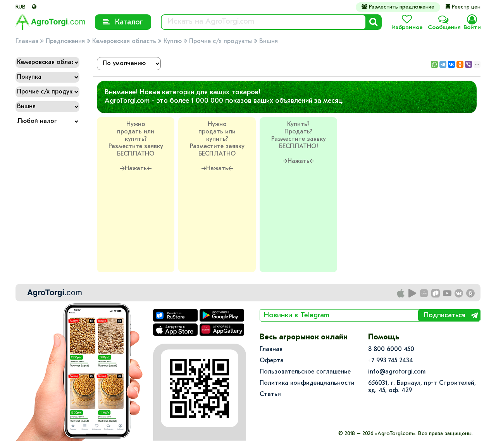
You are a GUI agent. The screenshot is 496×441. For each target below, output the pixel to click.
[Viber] (468, 64)
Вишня (268, 41)
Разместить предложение (398, 7)
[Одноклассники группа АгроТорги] (470, 293)
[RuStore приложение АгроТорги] (436, 293)
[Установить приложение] (412, 293)
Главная (27, 41)
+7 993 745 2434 (390, 361)
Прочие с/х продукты (220, 41)
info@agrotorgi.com (396, 372)
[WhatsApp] (434, 64)
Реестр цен (463, 7)
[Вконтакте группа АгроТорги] (459, 293)
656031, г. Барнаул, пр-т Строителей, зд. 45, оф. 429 (422, 387)
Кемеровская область (124, 41)
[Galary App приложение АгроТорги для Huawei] (424, 293)
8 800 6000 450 (391, 349)
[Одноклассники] (459, 64)
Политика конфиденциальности (307, 383)
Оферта (272, 361)
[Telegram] (442, 64)
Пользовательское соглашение (305, 372)
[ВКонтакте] (451, 64)
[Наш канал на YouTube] (447, 293)
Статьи (270, 394)
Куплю (173, 41)
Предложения (65, 41)
